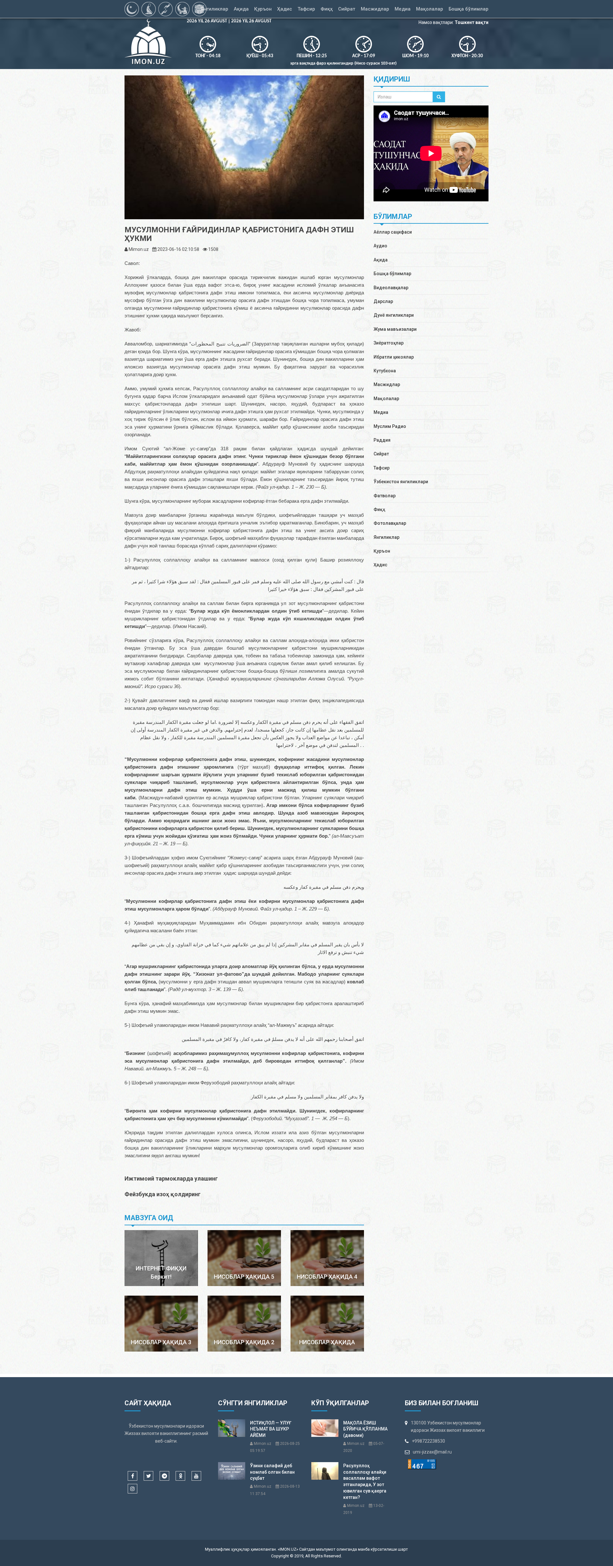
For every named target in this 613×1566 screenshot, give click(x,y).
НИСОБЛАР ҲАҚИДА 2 (244, 1342)
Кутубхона (385, 370)
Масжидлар (387, 384)
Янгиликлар (386, 537)
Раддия (382, 440)
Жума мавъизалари (395, 329)
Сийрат (381, 453)
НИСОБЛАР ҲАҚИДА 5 (244, 1276)
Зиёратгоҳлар (389, 342)
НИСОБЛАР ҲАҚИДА (327, 1342)
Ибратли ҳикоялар (394, 357)
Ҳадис (380, 564)
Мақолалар (386, 398)
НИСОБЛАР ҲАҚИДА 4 (327, 1276)
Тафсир (382, 467)
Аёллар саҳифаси (393, 232)
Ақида (381, 259)
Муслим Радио (390, 426)
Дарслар (383, 301)
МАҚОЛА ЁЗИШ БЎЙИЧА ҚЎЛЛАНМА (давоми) (365, 1429)
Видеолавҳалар (391, 287)
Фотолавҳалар (390, 523)
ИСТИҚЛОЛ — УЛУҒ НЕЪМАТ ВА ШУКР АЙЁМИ (270, 1429)
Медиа (381, 412)
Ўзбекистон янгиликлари (401, 481)
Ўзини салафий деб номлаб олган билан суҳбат (272, 1472)
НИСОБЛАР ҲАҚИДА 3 (161, 1342)
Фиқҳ (379, 509)
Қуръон (382, 551)
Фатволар (385, 495)
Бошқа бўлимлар (392, 273)
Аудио (380, 245)
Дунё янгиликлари (394, 315)
